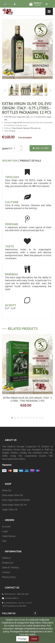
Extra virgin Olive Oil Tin (14, 504)
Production (7, 562)
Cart (4, 540)
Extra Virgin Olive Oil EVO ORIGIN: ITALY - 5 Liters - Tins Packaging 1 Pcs (27, 399)
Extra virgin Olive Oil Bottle (16, 500)
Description (9, 160)
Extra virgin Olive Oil (12, 495)
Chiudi (34, 639)
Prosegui (22, 639)
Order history (9, 536)
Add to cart (42, 148)
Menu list (11, 11)
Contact (6, 572)
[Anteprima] (37, 365)
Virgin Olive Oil (9, 509)
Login (5, 531)
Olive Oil (6, 490)
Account (6, 526)
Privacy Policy (9, 577)
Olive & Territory (10, 567)
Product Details (30, 160)
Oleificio (6, 557)
